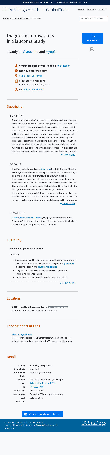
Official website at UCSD (43, 383)
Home (6, 18)
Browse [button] (90, 9)
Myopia (51, 51)
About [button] (101, 9)
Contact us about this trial (44, 414)
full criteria (63, 65)
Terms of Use (9, 428)
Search (81, 9)
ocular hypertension (47, 266)
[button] (92, 50)
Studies (21, 18)
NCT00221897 (36, 386)
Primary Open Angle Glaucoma (27, 217)
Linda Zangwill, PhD (32, 89)
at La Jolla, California (30, 75)
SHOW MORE (68, 154)
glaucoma (69, 263)
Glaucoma (30, 51)
